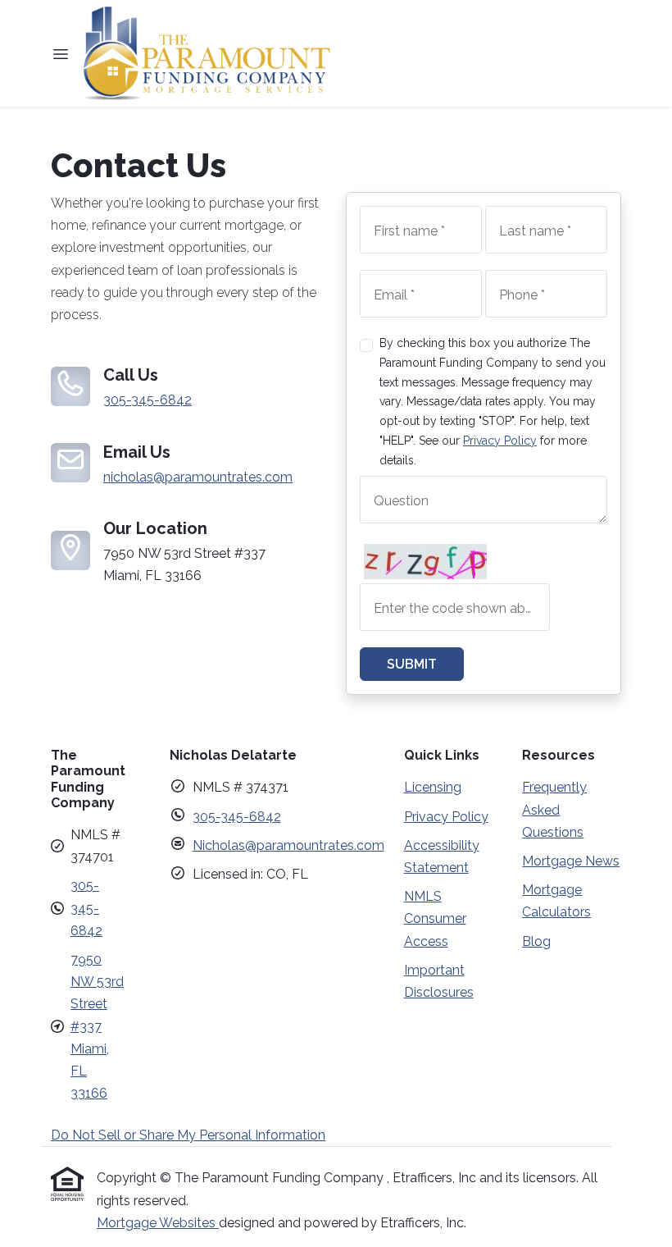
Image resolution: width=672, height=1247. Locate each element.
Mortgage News (571, 861)
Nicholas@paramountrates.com (288, 845)
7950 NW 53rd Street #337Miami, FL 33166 (97, 1026)
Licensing (432, 787)
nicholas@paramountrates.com (198, 477)
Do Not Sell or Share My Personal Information (188, 1135)
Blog (536, 941)
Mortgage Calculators (556, 901)
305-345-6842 (147, 400)
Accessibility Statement (441, 856)
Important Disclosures (439, 981)
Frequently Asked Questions (554, 809)
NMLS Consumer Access (435, 918)
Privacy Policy (500, 440)
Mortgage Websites (158, 1223)
